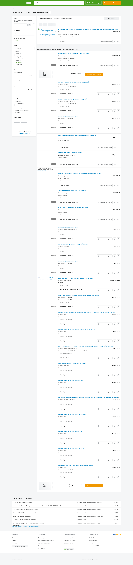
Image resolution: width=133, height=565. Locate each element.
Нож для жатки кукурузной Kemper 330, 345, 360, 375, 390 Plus (77, 329)
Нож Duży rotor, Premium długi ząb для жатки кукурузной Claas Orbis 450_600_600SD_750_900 (86, 312)
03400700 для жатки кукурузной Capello (70, 152)
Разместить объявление (94, 74)
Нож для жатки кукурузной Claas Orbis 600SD (72, 414)
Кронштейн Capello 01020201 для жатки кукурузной (74, 53)
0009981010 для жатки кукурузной (68, 227)
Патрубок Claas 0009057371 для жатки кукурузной (73, 82)
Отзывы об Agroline (43, 545)
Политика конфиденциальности (46, 540)
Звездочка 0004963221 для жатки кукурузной (72, 190)
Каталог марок (41, 548)
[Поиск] (36, 3)
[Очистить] (33, 23)
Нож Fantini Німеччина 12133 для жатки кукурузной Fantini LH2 (77, 135)
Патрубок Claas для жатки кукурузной (22, 502)
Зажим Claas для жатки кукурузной (22, 516)
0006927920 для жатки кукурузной (68, 116)
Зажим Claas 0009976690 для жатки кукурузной (72, 99)
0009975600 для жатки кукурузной (68, 261)
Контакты (14, 543)
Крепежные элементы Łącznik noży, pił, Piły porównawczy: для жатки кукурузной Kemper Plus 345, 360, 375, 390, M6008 (94, 397)
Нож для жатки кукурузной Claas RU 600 (70, 380)
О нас (13, 537)
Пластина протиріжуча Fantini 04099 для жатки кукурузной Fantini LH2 (79, 173)
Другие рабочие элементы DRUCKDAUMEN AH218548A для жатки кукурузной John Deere (85, 346)
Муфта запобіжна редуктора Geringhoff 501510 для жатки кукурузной (79, 295)
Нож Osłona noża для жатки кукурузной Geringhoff (25, 509)
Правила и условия (43, 537)
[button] (114, 41)
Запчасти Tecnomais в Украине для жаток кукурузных (25, 526)
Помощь (14, 540)
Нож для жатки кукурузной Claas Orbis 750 (71, 448)
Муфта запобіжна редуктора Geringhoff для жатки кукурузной (28, 523)
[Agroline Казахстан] (18, 2)
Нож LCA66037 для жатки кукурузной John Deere (73, 207)
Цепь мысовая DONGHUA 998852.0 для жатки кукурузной (75, 278)
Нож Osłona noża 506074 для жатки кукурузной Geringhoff (75, 465)
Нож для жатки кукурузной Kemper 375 (70, 431)
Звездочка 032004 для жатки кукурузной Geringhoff (73, 244)
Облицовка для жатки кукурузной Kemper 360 (72, 363)
